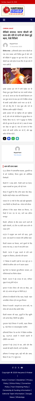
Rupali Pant (14, 44)
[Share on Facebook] (9, 139)
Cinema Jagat (8, 28)
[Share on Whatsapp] (13, 139)
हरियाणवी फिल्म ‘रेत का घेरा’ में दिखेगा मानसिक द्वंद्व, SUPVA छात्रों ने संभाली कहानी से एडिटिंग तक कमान (17, 335)
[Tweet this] (5, 139)
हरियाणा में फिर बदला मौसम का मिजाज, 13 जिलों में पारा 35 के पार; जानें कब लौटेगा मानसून (17, 213)
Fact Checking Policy (19, 387)
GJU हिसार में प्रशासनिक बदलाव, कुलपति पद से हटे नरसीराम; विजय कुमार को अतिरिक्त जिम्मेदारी (17, 174)
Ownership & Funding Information (17, 390)
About (4, 380)
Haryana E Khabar (25, 373)
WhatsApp (20, 397)
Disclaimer (21, 380)
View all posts (17, 155)
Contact (11, 380)
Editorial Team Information (13, 394)
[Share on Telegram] (17, 139)
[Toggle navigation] (4, 20)
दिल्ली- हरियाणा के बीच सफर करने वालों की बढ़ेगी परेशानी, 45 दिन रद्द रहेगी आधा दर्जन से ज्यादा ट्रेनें (17, 225)
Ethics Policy (15, 383)
